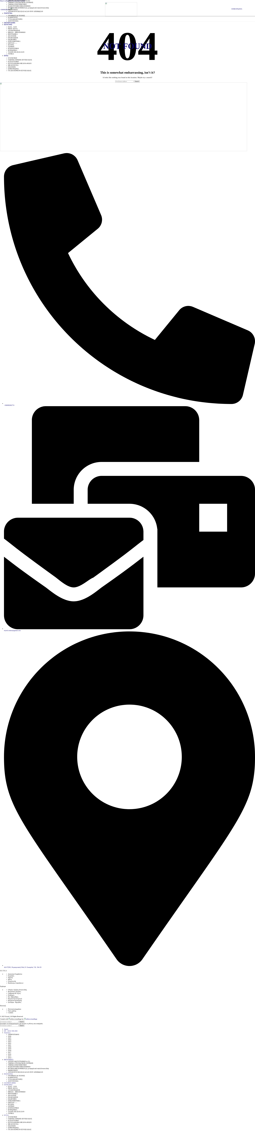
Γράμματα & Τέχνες (14, 993)
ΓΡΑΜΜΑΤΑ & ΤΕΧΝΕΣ (16, 15)
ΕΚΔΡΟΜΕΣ (12, 39)
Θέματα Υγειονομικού (15, 999)
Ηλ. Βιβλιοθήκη (13, 997)
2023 (9, 1041)
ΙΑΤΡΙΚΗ (11, 46)
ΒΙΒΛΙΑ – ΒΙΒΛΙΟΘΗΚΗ (16, 32)
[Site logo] (121, 16)
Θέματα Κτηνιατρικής (15, 1000)
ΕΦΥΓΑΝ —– (12, 43)
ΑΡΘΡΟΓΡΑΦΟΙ (13, 1034)
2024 (9, 1040)
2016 (9, 1054)
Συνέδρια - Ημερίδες (14, 1002)
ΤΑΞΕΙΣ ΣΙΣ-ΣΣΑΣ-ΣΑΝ (16, 52)
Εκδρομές (11, 995)
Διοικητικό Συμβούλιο (15, 974)
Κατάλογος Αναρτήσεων (15, 983)
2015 (9, 1056)
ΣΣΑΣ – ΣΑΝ (12, 27)
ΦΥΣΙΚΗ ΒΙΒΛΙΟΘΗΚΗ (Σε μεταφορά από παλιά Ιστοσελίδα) (28, 8)
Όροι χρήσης (12, 1011)
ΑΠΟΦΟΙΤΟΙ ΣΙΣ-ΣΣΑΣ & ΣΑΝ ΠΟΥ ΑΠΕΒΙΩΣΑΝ (25, 11)
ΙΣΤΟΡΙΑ (11, 45)
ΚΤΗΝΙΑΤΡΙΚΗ (13, 48)
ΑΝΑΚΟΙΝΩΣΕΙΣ (14, 30)
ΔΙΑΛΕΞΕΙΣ (12, 36)
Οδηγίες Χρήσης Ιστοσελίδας (17, 990)
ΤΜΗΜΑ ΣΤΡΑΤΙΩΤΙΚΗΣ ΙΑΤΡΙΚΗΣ (20, 2)
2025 (9, 1038)
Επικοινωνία (12, 981)
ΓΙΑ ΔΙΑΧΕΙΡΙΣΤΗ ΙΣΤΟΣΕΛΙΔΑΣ (19, 70)
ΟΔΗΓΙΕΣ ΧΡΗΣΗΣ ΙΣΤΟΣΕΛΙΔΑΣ (20, 60)
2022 (9, 1043)
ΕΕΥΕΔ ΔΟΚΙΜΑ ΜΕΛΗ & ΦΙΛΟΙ (19, 63)
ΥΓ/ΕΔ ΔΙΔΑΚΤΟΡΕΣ (15, 19)
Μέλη (10, 979)
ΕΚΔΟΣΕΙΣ (12, 67)
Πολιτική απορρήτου (14, 1009)
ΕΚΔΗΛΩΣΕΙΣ (13, 38)
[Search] (229, 9)
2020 (9, 1047)
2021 (9, 1045)
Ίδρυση (10, 977)
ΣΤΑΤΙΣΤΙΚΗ (12, 58)
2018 (9, 1050)
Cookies (10, 1013)
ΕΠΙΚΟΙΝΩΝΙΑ (13, 69)
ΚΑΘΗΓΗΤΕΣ (13, 17)
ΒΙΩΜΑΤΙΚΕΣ (13, 9)
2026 (9, 1036)
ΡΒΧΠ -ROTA (13, 29)
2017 (9, 1052)
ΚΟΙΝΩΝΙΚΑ (12, 50)
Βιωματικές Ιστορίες (14, 991)
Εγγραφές (11, 976)
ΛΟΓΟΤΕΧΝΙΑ (13, 21)
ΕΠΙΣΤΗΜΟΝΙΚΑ (14, 41)
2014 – (10, 1058)
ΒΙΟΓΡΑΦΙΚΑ (13, 34)
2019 (9, 1049)
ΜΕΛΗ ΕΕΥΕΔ (13, 65)
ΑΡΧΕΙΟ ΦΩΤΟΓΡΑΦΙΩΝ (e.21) (19, 1061)
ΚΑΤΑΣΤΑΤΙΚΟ (13, 61)
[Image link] (123, 150)
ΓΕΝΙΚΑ (11, 54)
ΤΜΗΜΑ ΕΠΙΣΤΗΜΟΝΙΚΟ (17, 4)
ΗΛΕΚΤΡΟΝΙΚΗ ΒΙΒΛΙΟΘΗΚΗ (19, 6)
